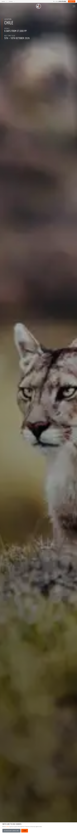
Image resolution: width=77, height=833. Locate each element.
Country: (3, 1)
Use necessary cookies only (11, 830)
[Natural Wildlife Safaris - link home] (38, 6)
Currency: (11, 1)
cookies (7, 826)
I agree (24, 830)
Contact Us (71, 1)
